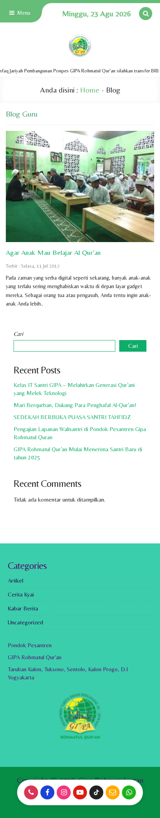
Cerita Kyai (21, 594)
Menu (23, 13)
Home (89, 89)
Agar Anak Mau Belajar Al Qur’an (53, 252)
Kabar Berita (23, 608)
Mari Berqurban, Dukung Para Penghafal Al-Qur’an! (75, 405)
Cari (18, 333)
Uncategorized (25, 622)
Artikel (15, 580)
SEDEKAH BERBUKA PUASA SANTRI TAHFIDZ (72, 417)
